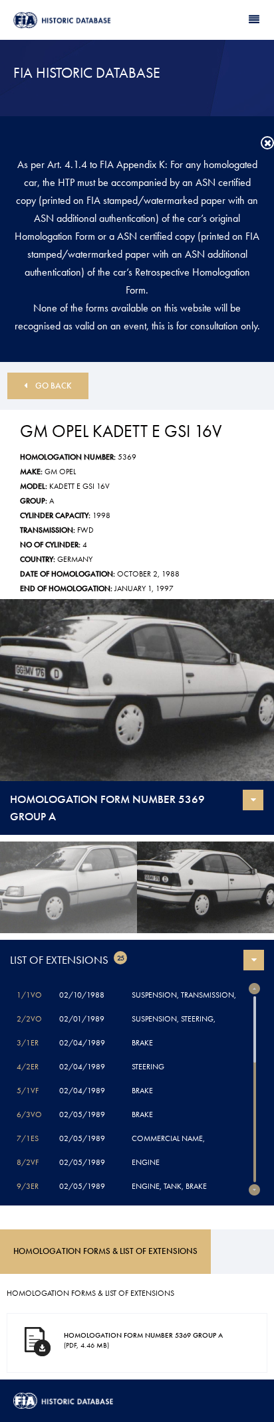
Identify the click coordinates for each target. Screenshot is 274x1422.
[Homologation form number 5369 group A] (137, 690)
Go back (53, 385)
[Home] (75, 20)
